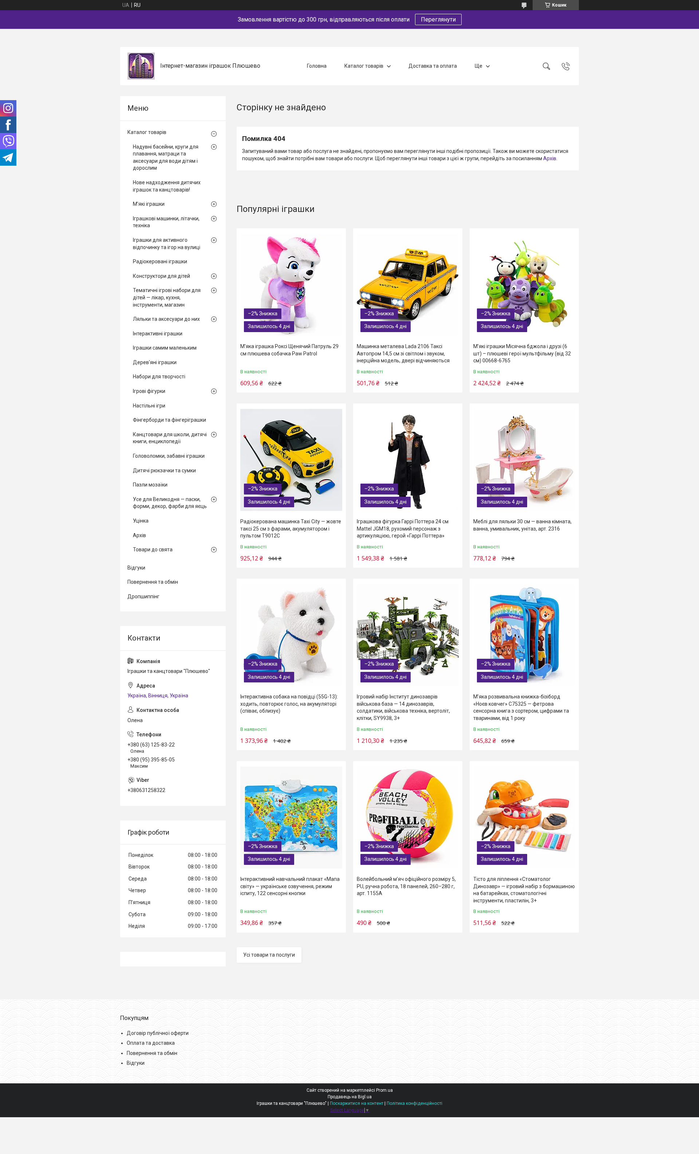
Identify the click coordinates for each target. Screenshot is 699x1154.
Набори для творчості (159, 376)
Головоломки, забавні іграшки (169, 456)
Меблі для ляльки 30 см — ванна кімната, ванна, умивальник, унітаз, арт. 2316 (522, 525)
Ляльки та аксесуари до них (166, 319)
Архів (549, 158)
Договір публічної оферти (158, 1033)
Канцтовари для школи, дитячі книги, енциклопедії (170, 438)
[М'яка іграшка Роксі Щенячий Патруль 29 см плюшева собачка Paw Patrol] (291, 285)
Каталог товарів (363, 66)
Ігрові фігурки (149, 391)
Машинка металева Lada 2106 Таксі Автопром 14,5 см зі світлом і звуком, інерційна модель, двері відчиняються (403, 353)
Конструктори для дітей (161, 276)
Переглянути (438, 19)
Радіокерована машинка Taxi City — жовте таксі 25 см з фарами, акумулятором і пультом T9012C (290, 529)
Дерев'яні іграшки (155, 362)
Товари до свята (153, 549)
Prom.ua (384, 1090)
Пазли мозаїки (150, 485)
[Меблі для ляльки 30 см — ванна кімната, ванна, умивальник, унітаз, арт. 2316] (524, 460)
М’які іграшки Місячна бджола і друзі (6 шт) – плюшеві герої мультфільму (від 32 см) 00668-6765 (522, 353)
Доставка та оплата (432, 66)
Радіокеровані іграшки (160, 261)
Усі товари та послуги (269, 955)
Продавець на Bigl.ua (350, 1096)
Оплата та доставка (151, 1043)
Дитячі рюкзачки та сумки (164, 470)
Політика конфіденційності (414, 1103)
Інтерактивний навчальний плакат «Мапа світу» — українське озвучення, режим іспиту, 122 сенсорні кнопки (290, 886)
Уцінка (141, 521)
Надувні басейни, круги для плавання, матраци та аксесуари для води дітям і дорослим (165, 157)
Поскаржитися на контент (356, 1103)
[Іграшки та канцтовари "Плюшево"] (141, 66)
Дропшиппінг (143, 596)
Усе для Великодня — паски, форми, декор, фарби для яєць (170, 502)
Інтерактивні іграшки (157, 333)
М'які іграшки (149, 204)
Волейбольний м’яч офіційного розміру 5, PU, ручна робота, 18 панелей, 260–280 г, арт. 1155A (406, 886)
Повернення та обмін (152, 582)
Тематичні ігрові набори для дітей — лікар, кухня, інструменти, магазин (167, 297)
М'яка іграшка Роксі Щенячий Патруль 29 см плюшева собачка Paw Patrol (289, 350)
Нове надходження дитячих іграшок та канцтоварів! (167, 186)
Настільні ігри (149, 406)
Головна (317, 66)
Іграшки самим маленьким (165, 348)
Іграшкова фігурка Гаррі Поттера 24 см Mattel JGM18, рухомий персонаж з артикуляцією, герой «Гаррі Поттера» (403, 529)
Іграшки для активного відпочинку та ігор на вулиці (166, 243)
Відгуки (136, 568)
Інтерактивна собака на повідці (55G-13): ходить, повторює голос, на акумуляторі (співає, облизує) (289, 704)
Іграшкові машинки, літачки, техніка (166, 222)
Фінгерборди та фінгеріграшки (169, 420)
